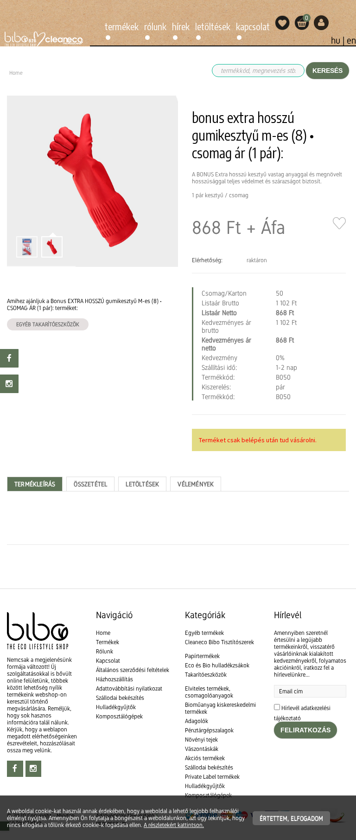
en (351, 40)
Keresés (327, 70)
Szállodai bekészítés (120, 697)
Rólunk (155, 26)
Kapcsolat (253, 26)
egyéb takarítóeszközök (47, 324)
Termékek (122, 26)
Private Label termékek (212, 776)
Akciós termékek (205, 758)
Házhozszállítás (114, 679)
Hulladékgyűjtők (116, 707)
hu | (339, 40)
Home (103, 632)
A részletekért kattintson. (174, 824)
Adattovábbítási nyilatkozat (129, 688)
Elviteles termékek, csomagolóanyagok (209, 692)
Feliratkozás (305, 730)
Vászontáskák (201, 748)
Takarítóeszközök (206, 674)
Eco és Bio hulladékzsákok (217, 665)
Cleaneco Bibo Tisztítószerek (219, 642)
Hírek (181, 26)
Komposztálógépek (119, 716)
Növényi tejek (201, 739)
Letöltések (212, 26)
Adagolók (196, 720)
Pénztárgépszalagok (209, 730)
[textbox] (178, 571)
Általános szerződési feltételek (132, 669)
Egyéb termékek (204, 632)
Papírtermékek (202, 656)
